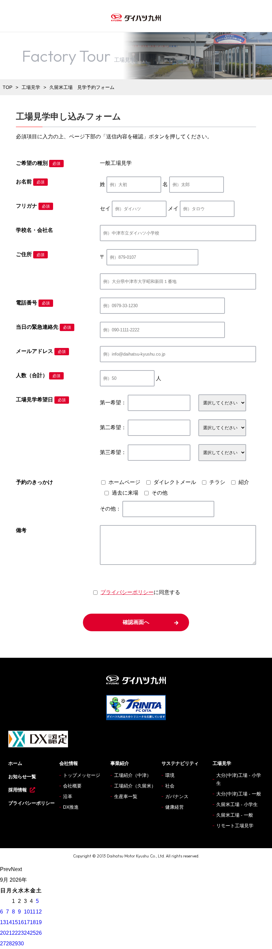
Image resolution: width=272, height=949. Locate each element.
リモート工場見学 (234, 825)
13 (3, 922)
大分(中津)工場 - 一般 (238, 793)
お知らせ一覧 (22, 776)
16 (21, 922)
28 (9, 943)
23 (21, 933)
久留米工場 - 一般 (234, 815)
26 (39, 933)
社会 (169, 785)
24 (27, 933)
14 (9, 922)
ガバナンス (176, 796)
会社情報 (68, 763)
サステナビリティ (180, 763)
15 (15, 922)
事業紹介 (119, 763)
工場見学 (31, 87)
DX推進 (71, 807)
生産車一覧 (125, 796)
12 (39, 912)
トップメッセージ (81, 775)
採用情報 (17, 789)
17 (27, 922)
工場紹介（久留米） (135, 785)
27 (3, 943)
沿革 (67, 796)
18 (33, 922)
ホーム (15, 763)
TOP (7, 87)
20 (3, 933)
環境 (169, 775)
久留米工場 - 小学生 (237, 804)
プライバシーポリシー (127, 592)
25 (33, 933)
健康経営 (174, 807)
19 (39, 922)
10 (27, 912)
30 (21, 943)
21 (9, 933)
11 (32, 912)
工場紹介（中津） (132, 775)
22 (15, 933)
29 (15, 943)
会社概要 (72, 785)
